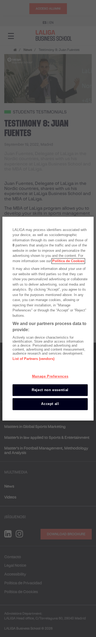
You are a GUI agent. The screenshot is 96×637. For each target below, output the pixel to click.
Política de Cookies (68, 261)
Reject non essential (50, 390)
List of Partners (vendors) (33, 359)
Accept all (50, 404)
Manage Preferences (50, 376)
